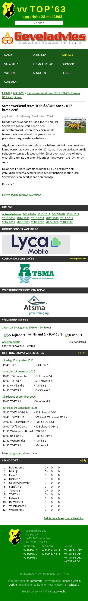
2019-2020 (29, 214)
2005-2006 (52, 222)
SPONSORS (68, 64)
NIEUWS (67, 55)
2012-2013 (52, 218)
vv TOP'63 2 (30, 554)
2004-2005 (66, 222)
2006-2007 (37, 222)
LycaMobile (59, 591)
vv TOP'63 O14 (73, 554)
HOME (8, 55)
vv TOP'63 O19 (73, 550)
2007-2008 (23, 222)
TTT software (71, 584)
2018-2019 (43, 214)
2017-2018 (58, 214)
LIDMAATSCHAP (43, 64)
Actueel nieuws (11, 214)
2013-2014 (37, 218)
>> (84, 353)
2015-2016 (8, 218)
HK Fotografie (34, 581)
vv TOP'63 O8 (72, 561)
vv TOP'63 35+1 (51, 550)
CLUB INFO (39, 55)
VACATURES (11, 64)
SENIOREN (39, 73)
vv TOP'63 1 (30, 550)
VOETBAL (10, 73)
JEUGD (66, 73)
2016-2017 (72, 214)
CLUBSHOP (10, 81)
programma (16, 453)
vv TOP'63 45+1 (51, 554)
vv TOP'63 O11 (73, 557)
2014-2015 (23, 218)
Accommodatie (11, 342)
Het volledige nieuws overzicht (21, 195)
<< (79, 353)
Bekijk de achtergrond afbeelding (64, 518)
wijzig (83, 461)
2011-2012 (66, 218)
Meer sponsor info (78, 259)
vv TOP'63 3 (30, 557)
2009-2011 (8, 222)
